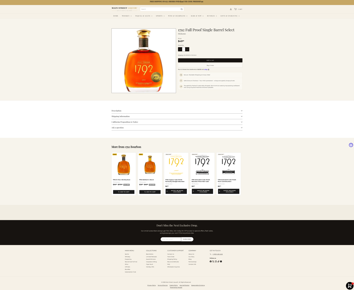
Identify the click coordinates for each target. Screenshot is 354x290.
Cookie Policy (174, 285)
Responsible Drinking (198, 285)
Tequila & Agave (143, 16)
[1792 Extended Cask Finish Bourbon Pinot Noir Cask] (202, 170)
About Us (191, 254)
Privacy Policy (151, 285)
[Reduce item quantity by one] (180, 49)
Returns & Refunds (173, 261)
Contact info (192, 264)
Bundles (211, 16)
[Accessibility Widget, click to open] (351, 145)
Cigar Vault (149, 264)
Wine (126, 264)
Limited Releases (151, 256)
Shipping (180, 55)
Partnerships (192, 261)
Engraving (128, 259)
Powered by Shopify (176, 287)
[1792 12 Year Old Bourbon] (124, 169)
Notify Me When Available (177, 191)
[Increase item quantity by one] (187, 49)
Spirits (159, 16)
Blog (190, 259)
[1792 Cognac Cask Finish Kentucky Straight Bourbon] (176, 170)
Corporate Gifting (151, 261)
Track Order (170, 256)
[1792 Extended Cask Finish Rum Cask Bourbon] (229, 170)
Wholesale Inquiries (173, 267)
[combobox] (162, 9)
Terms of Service (163, 285)
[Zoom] (144, 61)
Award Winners (151, 259)
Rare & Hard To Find (131, 261)
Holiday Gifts (150, 267)
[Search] (181, 9)
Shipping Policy (172, 259)
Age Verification (184, 285)
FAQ (168, 264)
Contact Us (170, 254)
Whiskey (126, 16)
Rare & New (196, 16)
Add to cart (124, 192)
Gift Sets (127, 267)
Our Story (191, 256)
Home (115, 16)
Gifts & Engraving (229, 16)
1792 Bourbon (133, 147)
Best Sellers (149, 254)
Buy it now (210, 65)
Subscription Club (130, 272)
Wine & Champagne (177, 16)
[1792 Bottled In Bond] (150, 169)
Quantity (181, 45)
